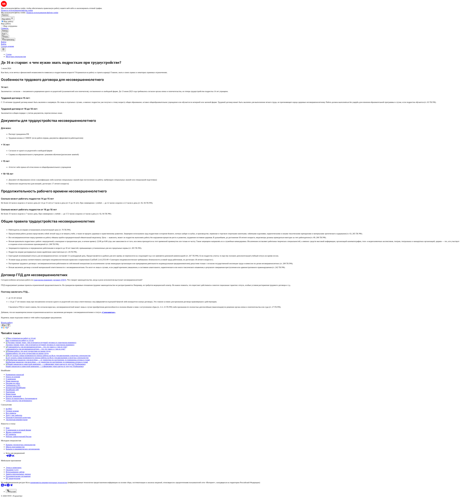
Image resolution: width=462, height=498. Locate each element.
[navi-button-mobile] (3, 49)
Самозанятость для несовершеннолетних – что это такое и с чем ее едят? (35, 349)
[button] (3, 42)
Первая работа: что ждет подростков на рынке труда (27, 353)
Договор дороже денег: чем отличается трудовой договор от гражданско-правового (40, 345)
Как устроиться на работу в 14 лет (20, 340)
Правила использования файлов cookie (42, 13)
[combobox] (11, 491)
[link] (5, 36)
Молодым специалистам (16, 57)
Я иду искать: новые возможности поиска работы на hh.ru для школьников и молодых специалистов (47, 358)
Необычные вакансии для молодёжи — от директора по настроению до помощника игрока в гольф (47, 362)
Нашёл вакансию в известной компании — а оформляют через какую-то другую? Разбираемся (44, 366)
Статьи (9, 54)
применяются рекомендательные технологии (48, 482)
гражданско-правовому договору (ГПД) (50, 280)
